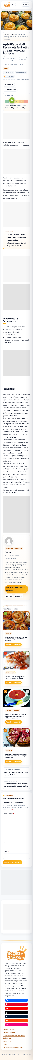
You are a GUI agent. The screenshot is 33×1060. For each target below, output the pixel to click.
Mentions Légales (9, 1032)
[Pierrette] (9, 541)
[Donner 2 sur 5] (6, 79)
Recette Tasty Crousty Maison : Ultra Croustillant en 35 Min (15, 677)
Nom (5, 842)
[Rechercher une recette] (17, 4)
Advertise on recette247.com (13, 1047)
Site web (9, 596)
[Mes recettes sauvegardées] (12, 4)
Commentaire (8, 814)
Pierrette (8, 552)
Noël (12, 34)
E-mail (6, 852)
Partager (10, 84)
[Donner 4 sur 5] (12, 79)
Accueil (6, 34)
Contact (5, 1044)
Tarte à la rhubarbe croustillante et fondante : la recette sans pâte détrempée (16, 755)
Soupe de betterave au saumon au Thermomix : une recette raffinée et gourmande (15, 716)
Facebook (18, 596)
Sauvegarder (11, 89)
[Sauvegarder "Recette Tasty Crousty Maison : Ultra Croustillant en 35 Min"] (27, 653)
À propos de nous (9, 1029)
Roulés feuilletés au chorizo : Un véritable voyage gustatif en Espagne (16, 638)
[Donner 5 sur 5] (14, 79)
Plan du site (7, 1041)
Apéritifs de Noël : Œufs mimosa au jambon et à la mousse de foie (16, 237)
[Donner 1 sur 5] (4, 79)
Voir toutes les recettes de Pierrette (15, 589)
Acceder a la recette (13, 644)
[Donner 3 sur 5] (9, 79)
